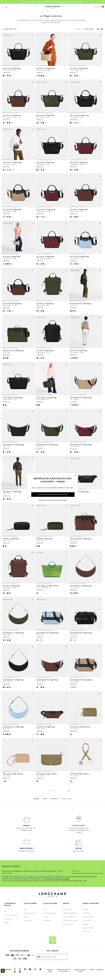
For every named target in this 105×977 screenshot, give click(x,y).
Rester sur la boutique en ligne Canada (53, 500)
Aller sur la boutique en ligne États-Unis (52, 494)
